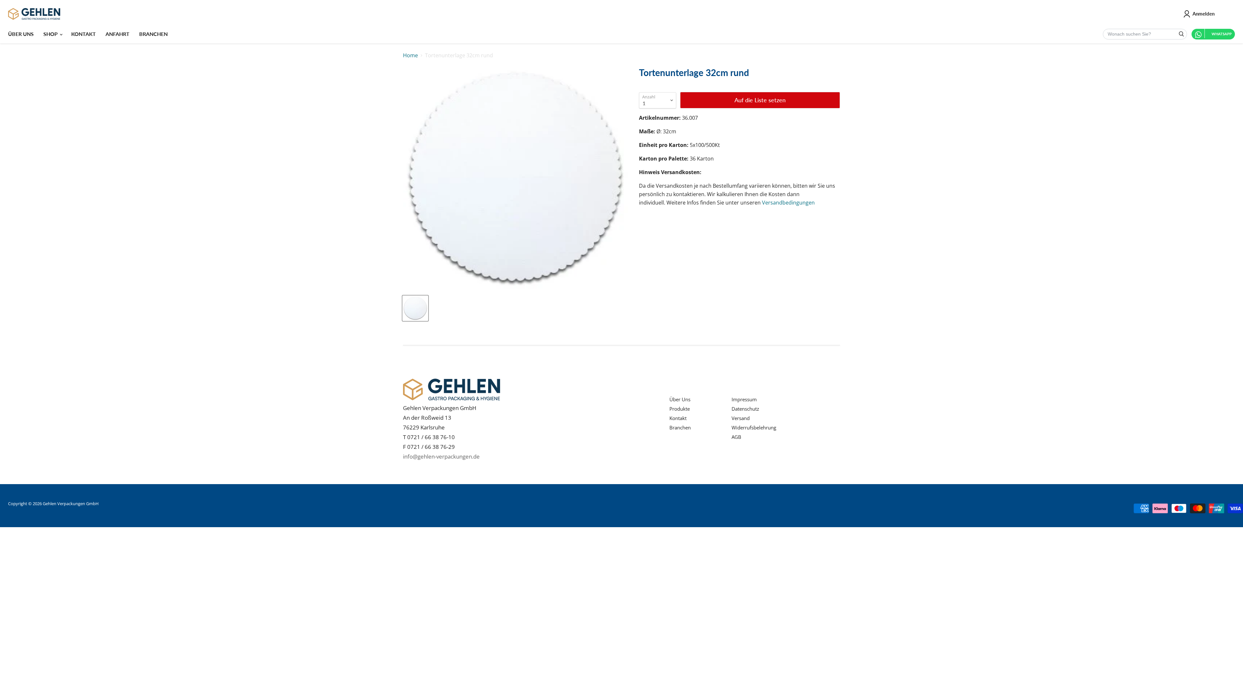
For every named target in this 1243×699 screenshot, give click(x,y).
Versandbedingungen (788, 202)
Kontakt (678, 418)
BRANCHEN (153, 34)
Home (410, 55)
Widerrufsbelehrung (754, 427)
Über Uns (679, 399)
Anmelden (1204, 14)
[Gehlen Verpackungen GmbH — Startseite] (34, 14)
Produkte (679, 408)
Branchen (680, 427)
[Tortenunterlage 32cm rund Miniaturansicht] (415, 308)
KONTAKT (83, 34)
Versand (741, 418)
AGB (736, 437)
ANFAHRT (117, 34)
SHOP (51, 34)
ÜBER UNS (21, 34)
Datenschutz (745, 408)
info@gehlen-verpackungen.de (441, 456)
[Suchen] (1181, 34)
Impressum (744, 399)
